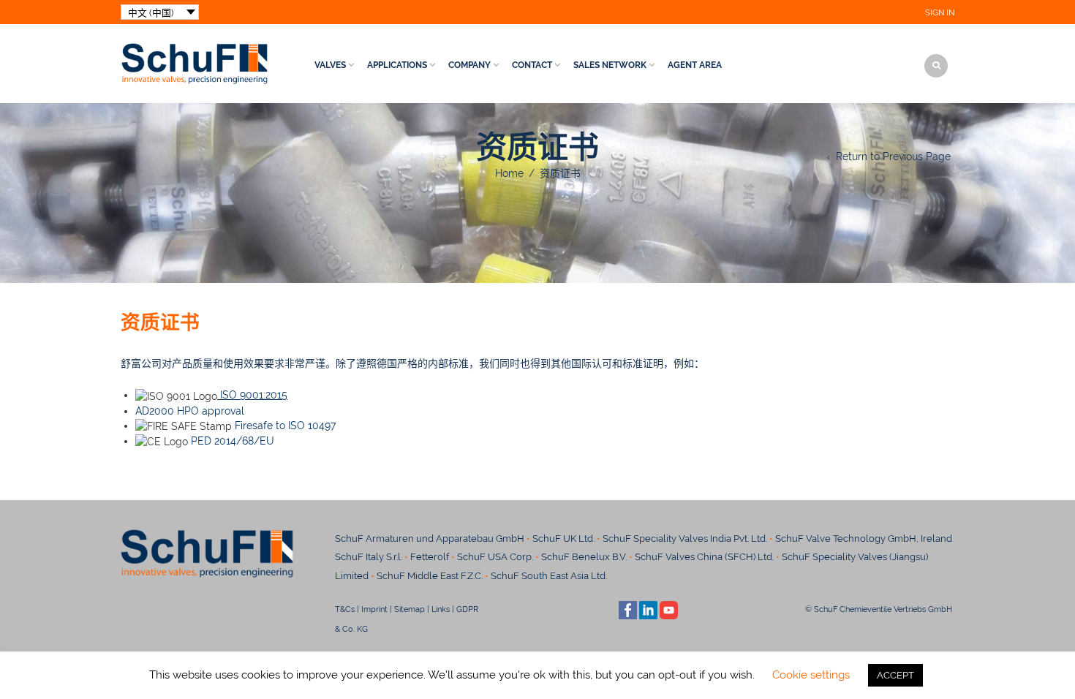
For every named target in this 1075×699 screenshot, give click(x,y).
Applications (397, 65)
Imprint (374, 609)
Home (509, 173)
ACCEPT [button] (895, 675)
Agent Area (695, 65)
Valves (330, 65)
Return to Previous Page (893, 156)
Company (469, 65)
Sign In (939, 13)
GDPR (467, 609)
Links (440, 609)
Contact (532, 65)
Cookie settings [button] (811, 674)
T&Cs (345, 609)
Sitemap (409, 609)
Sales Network (609, 65)
